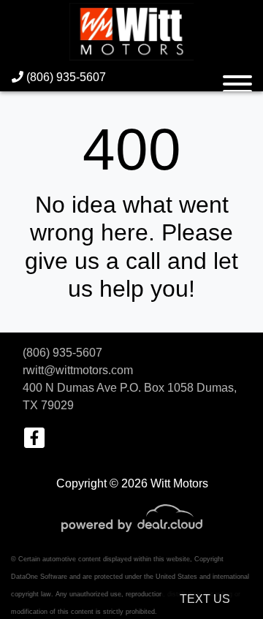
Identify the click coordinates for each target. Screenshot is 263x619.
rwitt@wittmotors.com (78, 370)
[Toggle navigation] (237, 77)
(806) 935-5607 (64, 77)
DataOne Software (39, 576)
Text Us (205, 599)
